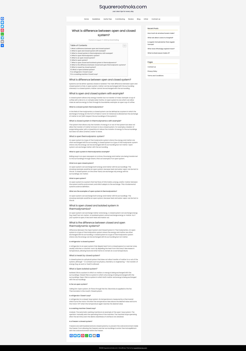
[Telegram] (2, 38)
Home (86, 19)
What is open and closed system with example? (89, 51)
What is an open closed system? (83, 58)
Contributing (120, 19)
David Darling (114, 40)
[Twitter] (2, 26)
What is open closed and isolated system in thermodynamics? (94, 63)
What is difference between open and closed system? (90, 48)
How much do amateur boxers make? (161, 33)
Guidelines (96, 19)
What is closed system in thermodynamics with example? (92, 53)
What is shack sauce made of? (159, 53)
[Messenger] (2, 22)
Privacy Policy (152, 71)
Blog (138, 19)
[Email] (2, 42)
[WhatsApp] (2, 34)
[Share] (2, 45)
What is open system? (80, 60)
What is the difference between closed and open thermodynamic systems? (99, 65)
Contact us (156, 19)
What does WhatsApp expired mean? (161, 49)
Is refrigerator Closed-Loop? (82, 72)
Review (131, 19)
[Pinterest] (2, 30)
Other (146, 19)
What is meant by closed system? (84, 67)
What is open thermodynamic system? (85, 56)
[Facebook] (2, 19)
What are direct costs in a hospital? (160, 38)
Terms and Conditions (155, 76)
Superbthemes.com (140, 348)
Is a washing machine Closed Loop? (85, 74)
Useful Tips (108, 19)
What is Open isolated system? (83, 70)
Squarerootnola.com (123, 7)
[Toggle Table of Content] (123, 45)
